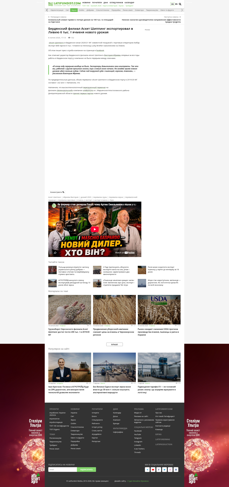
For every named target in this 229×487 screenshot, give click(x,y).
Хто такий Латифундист (165, 416)
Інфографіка (118, 432)
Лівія (112, 200)
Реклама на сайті (141, 416)
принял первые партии (83, 93)
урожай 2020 (86, 197)
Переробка (116, 10)
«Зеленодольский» (65, 90)
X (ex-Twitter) (139, 449)
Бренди (116, 423)
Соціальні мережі (143, 427)
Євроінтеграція (57, 10)
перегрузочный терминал (94, 87)
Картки (95, 438)
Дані (115, 409)
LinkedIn (137, 445)
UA (172, 4)
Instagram (138, 441)
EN (176, 4)
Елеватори (139, 10)
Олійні (81, 10)
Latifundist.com (163, 409)
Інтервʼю (60, 383)
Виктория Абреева (112, 55)
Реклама (139, 409)
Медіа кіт (138, 413)
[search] (180, 4)
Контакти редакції (162, 426)
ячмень (80, 200)
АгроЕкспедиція (55, 422)
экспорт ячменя (100, 200)
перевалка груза (100, 197)
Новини (62, 326)
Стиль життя (97, 430)
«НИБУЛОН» (88, 90)
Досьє (115, 416)
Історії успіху (97, 427)
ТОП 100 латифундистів (59, 426)
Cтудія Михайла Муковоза (138, 481)
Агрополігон (54, 419)
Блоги (103, 383)
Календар (117, 413)
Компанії (116, 420)
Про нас (158, 413)
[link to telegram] (147, 469)
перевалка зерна (116, 197)
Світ (67, 10)
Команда (159, 429)
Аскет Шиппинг (54, 197)
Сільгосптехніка (102, 10)
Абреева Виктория (70, 197)
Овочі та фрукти (167, 10)
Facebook (100, 50)
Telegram (138, 438)
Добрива (90, 10)
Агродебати (96, 434)
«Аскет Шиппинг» (56, 42)
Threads (137, 452)
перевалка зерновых (66, 200)
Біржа (158, 434)
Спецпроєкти (97, 420)
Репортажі (96, 441)
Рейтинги (96, 423)
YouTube (137, 434)
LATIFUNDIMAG (162, 439)
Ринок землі (128, 10)
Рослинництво (55, 438)
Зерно (73, 10)
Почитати (97, 409)
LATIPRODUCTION (163, 444)
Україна (74, 413)
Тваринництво (152, 10)
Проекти (54, 409)
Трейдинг (53, 445)
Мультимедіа (120, 428)
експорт (89, 200)
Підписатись (86, 469)
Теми (52, 434)
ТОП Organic (54, 429)
